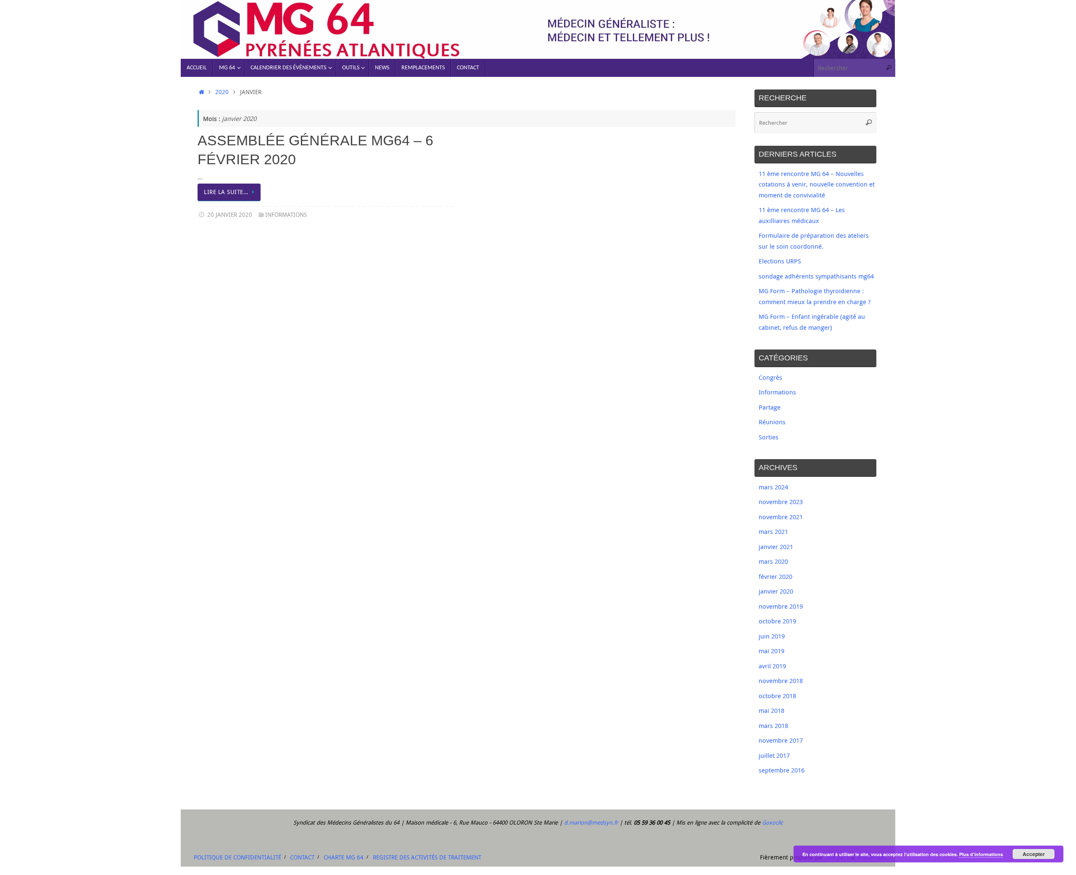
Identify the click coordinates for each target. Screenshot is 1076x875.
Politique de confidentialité (237, 857)
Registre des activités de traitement (427, 857)
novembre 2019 (781, 606)
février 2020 (775, 576)
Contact (302, 857)
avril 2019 (772, 666)
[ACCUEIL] (202, 92)
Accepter (1034, 854)
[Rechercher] (888, 68)
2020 (222, 92)
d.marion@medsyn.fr (591, 822)
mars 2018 (773, 725)
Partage (770, 407)
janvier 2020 (776, 591)
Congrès (770, 377)
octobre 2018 (777, 695)
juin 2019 (772, 636)
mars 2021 (773, 531)
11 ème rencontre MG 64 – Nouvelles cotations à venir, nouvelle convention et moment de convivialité (817, 184)
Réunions (772, 422)
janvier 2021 (776, 546)
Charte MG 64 (344, 857)
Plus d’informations (981, 854)
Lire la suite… (226, 192)
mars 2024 (773, 487)
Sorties (768, 437)
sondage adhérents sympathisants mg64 (816, 276)
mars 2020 (773, 561)
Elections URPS (780, 261)
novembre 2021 (781, 516)
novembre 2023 (781, 501)
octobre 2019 (777, 621)
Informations (286, 214)
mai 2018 (771, 710)
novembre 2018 (781, 680)
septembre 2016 (781, 770)
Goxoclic (772, 822)
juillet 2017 (774, 755)
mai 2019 (771, 650)
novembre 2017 (781, 740)
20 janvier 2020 (229, 214)
